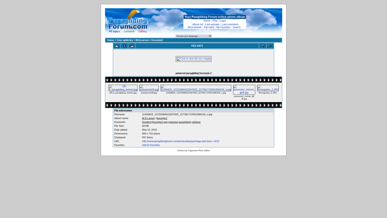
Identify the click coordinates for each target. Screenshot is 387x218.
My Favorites (223, 27)
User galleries (125, 40)
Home (207, 20)
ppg (165, 122)
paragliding (185, 122)
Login (223, 20)
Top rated (209, 27)
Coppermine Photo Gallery (199, 151)
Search (237, 27)
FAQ (215, 20)
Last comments (230, 24)
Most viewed (194, 27)
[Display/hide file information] (124, 46)
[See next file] (270, 46)
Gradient (147, 122)
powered (173, 122)
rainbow (196, 122)
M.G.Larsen (142, 40)
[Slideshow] (131, 46)
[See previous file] (262, 46)
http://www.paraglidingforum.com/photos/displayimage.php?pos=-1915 (180, 141)
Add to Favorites (151, 145)
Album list (197, 24)
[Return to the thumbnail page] (117, 46)
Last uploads (212, 24)
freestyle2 (157, 40)
